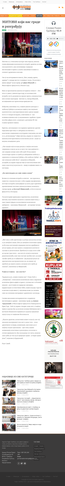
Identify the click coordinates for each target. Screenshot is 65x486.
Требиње (61, 99)
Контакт (44, 2)
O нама (5, 2)
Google (36, 446)
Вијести (3, 16)
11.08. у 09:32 (25, 428)
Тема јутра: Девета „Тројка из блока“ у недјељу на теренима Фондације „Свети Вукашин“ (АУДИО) (29, 417)
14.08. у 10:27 (25, 404)
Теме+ (18, 384)
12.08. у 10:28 (25, 421)
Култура (26, 16)
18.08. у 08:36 (25, 384)
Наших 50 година (15, 16)
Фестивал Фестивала (51, 16)
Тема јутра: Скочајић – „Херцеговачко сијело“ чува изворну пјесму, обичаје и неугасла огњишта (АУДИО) (29, 400)
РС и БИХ (60, 188)
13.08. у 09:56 (25, 411)
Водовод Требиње (39, 448)
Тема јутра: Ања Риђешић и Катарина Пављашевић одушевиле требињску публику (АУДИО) (28, 391)
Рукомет (36, 459)
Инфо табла (28, 2)
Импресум (11, 2)
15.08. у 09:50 (25, 395)
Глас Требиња (36, 2)
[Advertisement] (22, 359)
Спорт (33, 16)
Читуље (39, 16)
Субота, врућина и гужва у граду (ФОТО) (61, 162)
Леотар (36, 454)
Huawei (41, 446)
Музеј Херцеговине (39, 456)
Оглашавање (19, 2)
